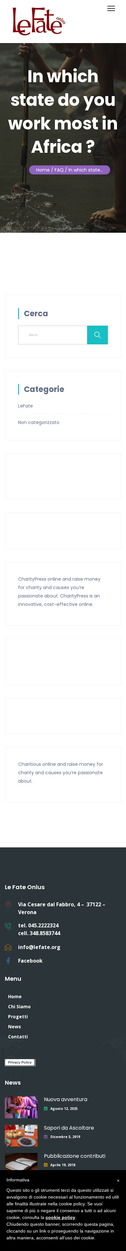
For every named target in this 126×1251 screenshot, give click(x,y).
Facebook (30, 960)
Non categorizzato (38, 422)
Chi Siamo (19, 1006)
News (14, 1026)
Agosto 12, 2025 (64, 1108)
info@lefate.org (39, 947)
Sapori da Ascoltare (69, 1128)
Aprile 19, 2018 (62, 1165)
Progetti (18, 1016)
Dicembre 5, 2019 (65, 1136)
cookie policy (60, 1217)
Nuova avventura (65, 1099)
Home (43, 170)
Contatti (18, 1036)
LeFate (25, 406)
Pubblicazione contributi (74, 1156)
